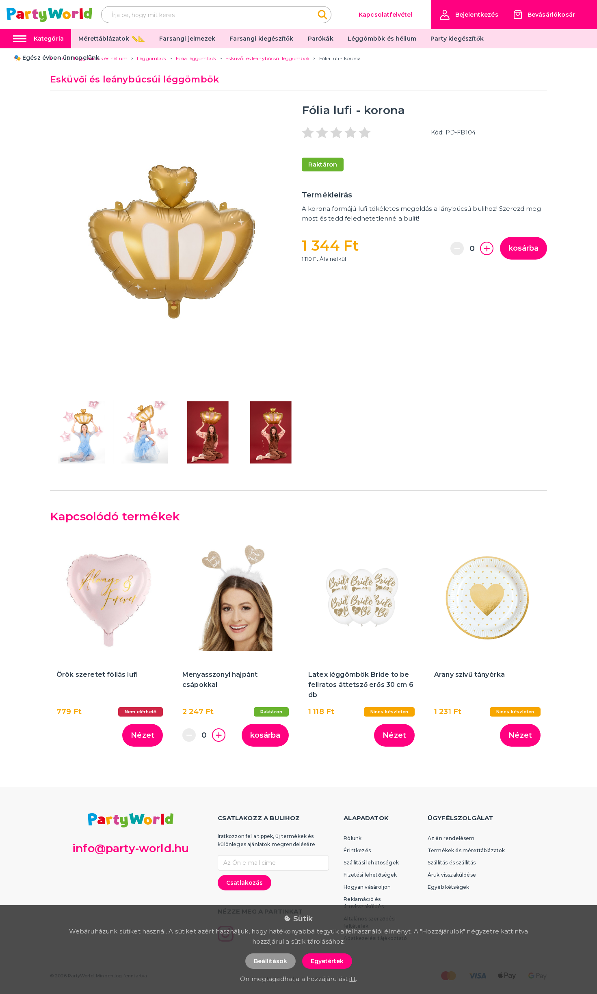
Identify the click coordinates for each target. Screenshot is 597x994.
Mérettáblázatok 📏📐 (111, 38)
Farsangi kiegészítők (261, 38)
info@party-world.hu (130, 848)
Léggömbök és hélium (382, 38)
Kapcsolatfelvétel (386, 14)
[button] (469, 15)
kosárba (523, 248)
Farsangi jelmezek (187, 38)
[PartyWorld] (49, 15)
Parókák (320, 38)
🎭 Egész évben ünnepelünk (57, 57)
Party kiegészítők (457, 38)
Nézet (142, 735)
